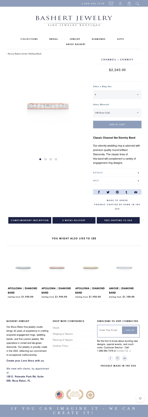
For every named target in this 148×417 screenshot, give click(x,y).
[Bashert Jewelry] (74, 22)
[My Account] (121, 4)
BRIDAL (53, 39)
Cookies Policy (60, 345)
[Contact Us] (111, 4)
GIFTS (120, 39)
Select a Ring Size (102, 86)
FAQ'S (56, 328)
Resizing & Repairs (63, 339)
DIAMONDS (99, 39)
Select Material (101, 104)
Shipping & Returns (63, 333)
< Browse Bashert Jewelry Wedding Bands (23, 54)
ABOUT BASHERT (76, 44)
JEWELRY (75, 39)
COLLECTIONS (29, 39)
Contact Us (124, 350)
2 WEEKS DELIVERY (74, 220)
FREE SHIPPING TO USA (118, 220)
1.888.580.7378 (93, 3)
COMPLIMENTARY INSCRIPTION (30, 220)
